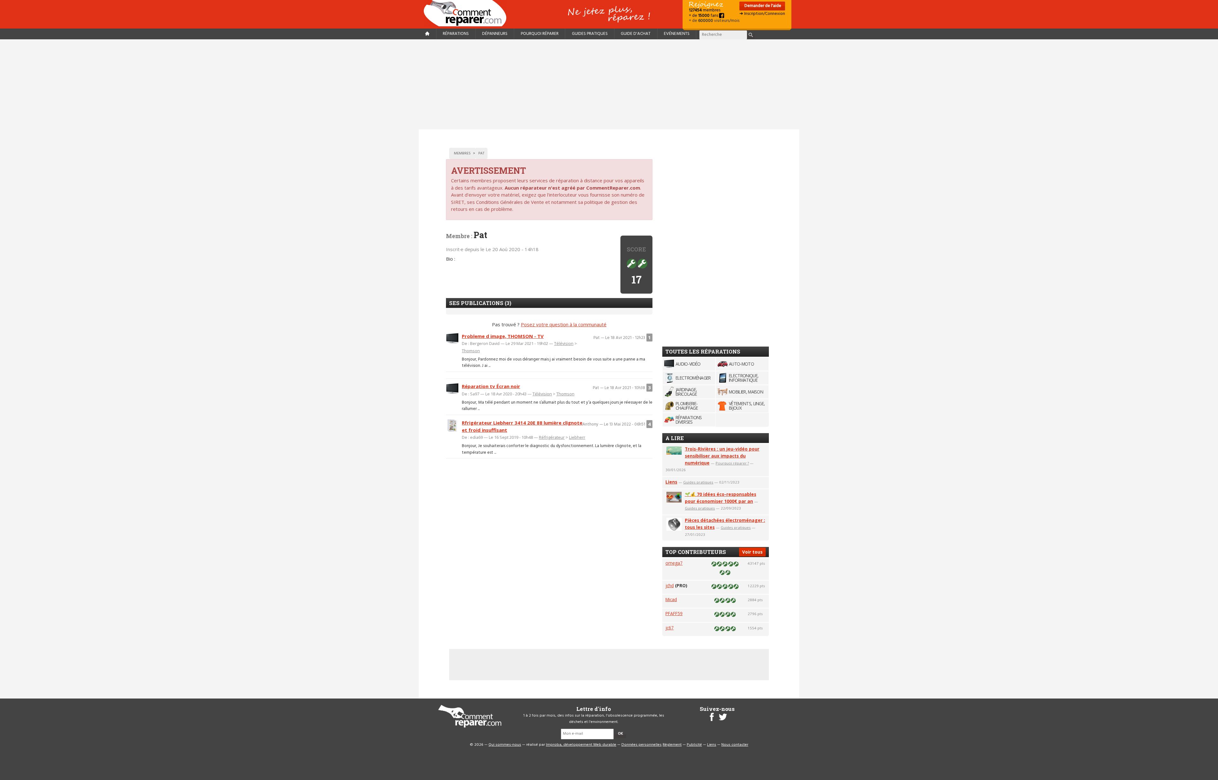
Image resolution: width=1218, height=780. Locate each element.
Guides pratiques (590, 33)
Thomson (471, 351)
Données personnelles (641, 745)
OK (620, 734)
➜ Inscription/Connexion (762, 13)
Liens (671, 482)
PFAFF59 (674, 613)
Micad (671, 599)
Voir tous (752, 552)
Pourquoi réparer (540, 33)
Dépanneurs (495, 33)
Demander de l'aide (762, 6)
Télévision (563, 343)
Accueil (467, 13)
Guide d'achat (636, 33)
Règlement (672, 745)
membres (704, 10)
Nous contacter (734, 745)
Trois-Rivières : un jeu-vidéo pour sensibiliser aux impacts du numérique (722, 456)
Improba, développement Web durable (581, 745)
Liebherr (577, 437)
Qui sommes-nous (504, 745)
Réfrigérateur (552, 437)
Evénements (677, 33)
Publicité (694, 745)
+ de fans (704, 15)
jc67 (669, 628)
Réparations (456, 33)
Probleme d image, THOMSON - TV (503, 336)
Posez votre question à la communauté (563, 324)
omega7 (674, 563)
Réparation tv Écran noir (491, 386)
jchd (669, 585)
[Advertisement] (609, 84)
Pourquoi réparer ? (732, 463)
